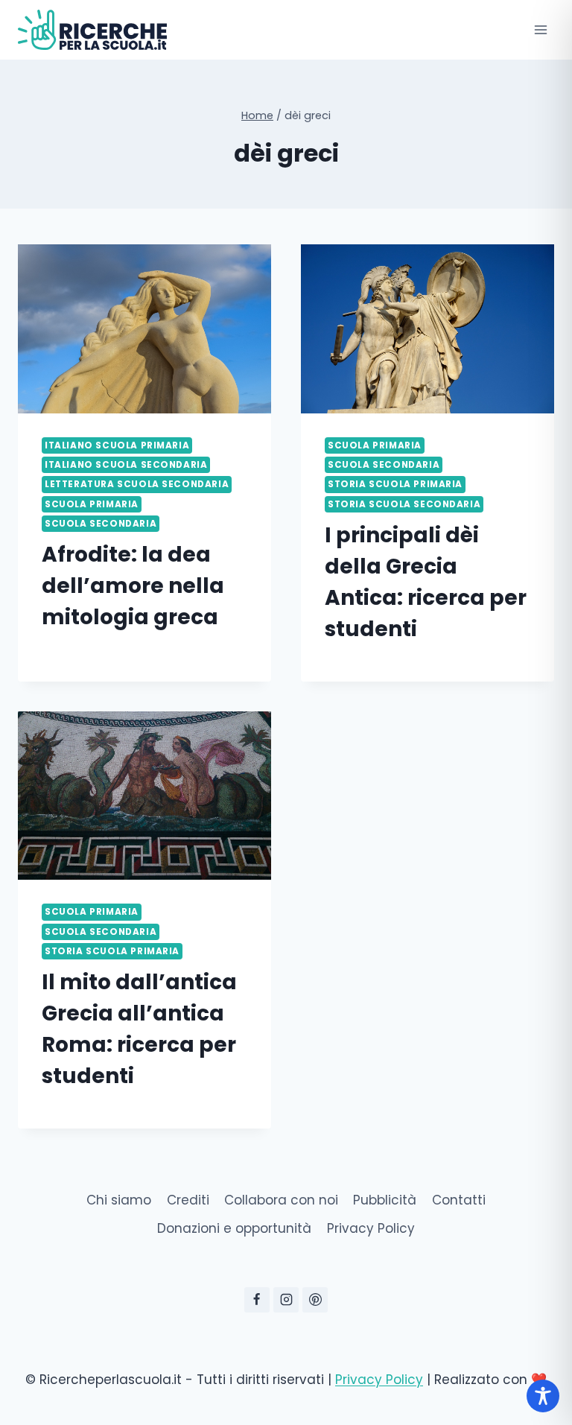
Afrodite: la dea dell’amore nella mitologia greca (133, 586)
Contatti (459, 1200)
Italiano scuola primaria (117, 445)
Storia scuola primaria (395, 484)
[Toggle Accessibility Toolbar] (543, 1396)
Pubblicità (384, 1200)
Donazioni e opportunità (234, 1228)
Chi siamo (118, 1200)
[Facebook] (257, 1300)
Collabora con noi (281, 1200)
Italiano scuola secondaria (126, 465)
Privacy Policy (371, 1228)
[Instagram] (286, 1300)
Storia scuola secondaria (404, 504)
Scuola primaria (92, 504)
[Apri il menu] (540, 29)
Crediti (188, 1200)
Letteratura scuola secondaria (137, 484)
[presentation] (144, 328)
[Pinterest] (315, 1300)
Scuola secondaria (100, 524)
